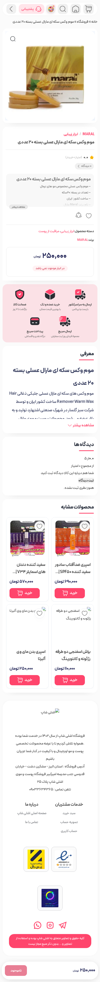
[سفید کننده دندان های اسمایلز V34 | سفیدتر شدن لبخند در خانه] (27, 538)
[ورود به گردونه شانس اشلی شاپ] (50, 9)
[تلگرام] (62, 925)
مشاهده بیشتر (18, 207)
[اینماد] (63, 859)
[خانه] (50, 717)
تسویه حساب (69, 822)
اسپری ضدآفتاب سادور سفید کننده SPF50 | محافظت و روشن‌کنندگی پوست (73, 568)
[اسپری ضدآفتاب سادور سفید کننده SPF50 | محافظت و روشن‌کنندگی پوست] (73, 538)
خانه (94, 21)
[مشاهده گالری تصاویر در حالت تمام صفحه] (13, 39)
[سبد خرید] (88, 9)
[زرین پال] (36, 859)
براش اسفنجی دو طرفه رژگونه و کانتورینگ (73, 655)
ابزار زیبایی (71, 134)
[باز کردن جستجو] (63, 9)
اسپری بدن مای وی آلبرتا (30, 655)
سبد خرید (69, 813)
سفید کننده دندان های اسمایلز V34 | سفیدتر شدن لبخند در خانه (28, 568)
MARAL (88, 134)
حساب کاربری (69, 831)
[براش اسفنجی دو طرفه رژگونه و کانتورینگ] (73, 625)
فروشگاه (82, 21)
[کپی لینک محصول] (78, 216)
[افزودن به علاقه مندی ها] (89, 216)
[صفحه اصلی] (76, 9)
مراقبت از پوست (48, 231)
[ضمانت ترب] (50, 898)
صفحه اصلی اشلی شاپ (31, 813)
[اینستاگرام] (50, 925)
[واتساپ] (37, 925)
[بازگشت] (11, 9)
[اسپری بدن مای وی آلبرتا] (27, 625)
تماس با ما (31, 822)
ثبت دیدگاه (86, 480)
